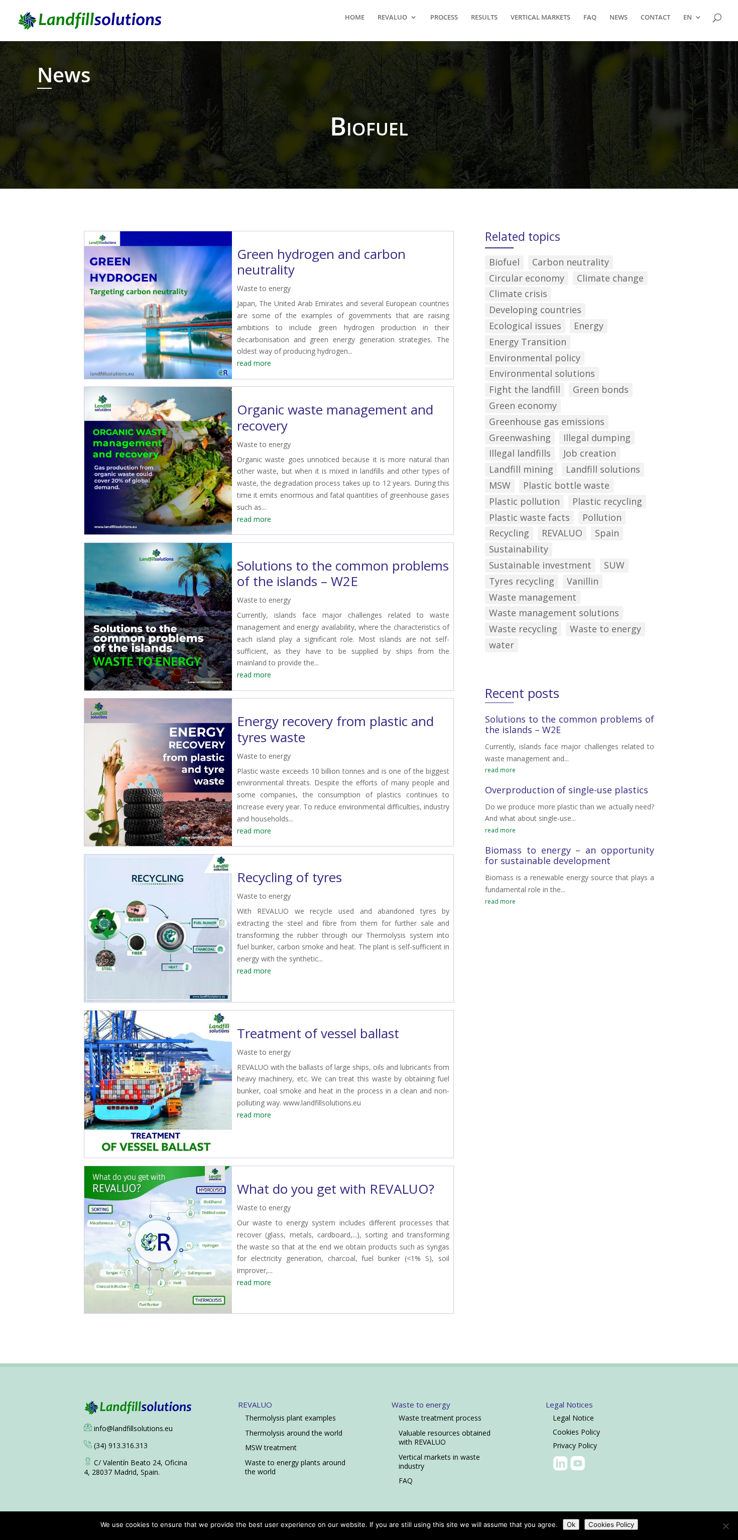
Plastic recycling (607, 501)
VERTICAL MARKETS (540, 18)
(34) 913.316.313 (121, 1445)
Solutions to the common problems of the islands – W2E (343, 573)
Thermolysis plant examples (290, 1418)
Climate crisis (518, 294)
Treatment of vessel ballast (318, 1033)
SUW (614, 565)
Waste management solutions (554, 613)
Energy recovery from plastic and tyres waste (335, 729)
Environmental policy (534, 358)
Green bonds (601, 389)
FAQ (589, 18)
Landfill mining (521, 469)
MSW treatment (271, 1447)
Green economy (523, 405)
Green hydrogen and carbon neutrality (321, 261)
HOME (354, 18)
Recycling (509, 533)
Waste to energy (264, 288)
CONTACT (655, 18)
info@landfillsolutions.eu (133, 1428)
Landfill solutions (603, 469)
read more (254, 363)
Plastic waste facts (529, 517)
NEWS (618, 18)
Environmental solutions (542, 373)
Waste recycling (523, 629)
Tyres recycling (521, 581)
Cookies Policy (576, 1432)
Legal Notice (573, 1418)
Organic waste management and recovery (335, 417)
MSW (500, 485)
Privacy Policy (575, 1445)
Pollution (602, 517)
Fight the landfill (524, 389)
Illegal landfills (520, 453)
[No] (725, 1526)
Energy (588, 326)
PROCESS (444, 18)
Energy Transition (527, 342)
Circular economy (526, 278)
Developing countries (535, 310)
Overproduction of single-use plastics (566, 790)
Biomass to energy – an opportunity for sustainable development (569, 855)
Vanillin (582, 581)
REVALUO (392, 18)
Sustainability (518, 549)
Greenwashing (520, 438)
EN (687, 18)
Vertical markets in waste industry (439, 1461)
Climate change (610, 278)
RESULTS (484, 18)
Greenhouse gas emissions (546, 421)
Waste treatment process (440, 1418)
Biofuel (504, 262)
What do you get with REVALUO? (335, 1189)
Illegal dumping (597, 438)
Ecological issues (525, 326)
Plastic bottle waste (566, 485)
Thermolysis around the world (293, 1433)
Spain (607, 533)
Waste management (532, 597)
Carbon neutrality (570, 262)
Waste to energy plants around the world (295, 1467)
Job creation (589, 453)
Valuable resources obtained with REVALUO (444, 1437)
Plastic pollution (524, 501)
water (501, 645)
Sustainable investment (540, 565)
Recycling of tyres (289, 877)
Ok (571, 1524)
